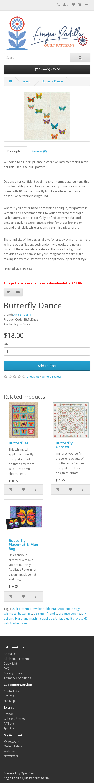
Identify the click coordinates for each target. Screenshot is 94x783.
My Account (11, 741)
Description (15, 151)
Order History (13, 746)
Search (27, 81)
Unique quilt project (69, 618)
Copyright (10, 663)
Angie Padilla (22, 315)
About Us (10, 654)
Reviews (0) (39, 151)
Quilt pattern (20, 609)
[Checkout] (86, 5)
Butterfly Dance (52, 81)
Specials (9, 728)
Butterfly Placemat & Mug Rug (23, 544)
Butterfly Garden (64, 444)
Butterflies (18, 442)
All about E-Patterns (17, 659)
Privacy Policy (13, 673)
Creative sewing (69, 614)
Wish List (9, 751)
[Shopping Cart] (79, 5)
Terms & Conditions (17, 678)
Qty (6, 344)
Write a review (51, 377)
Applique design (69, 609)
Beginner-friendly (45, 614)
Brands (8, 714)
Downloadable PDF (43, 609)
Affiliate (9, 724)
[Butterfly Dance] (47, 116)
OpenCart (27, 773)
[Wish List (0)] (73, 5)
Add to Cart (47, 365)
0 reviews (33, 377)
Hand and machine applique (34, 618)
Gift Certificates (14, 719)
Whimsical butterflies (18, 614)
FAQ (6, 668)
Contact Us (11, 691)
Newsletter (11, 756)
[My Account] (66, 5)
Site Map (9, 701)
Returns (9, 696)
